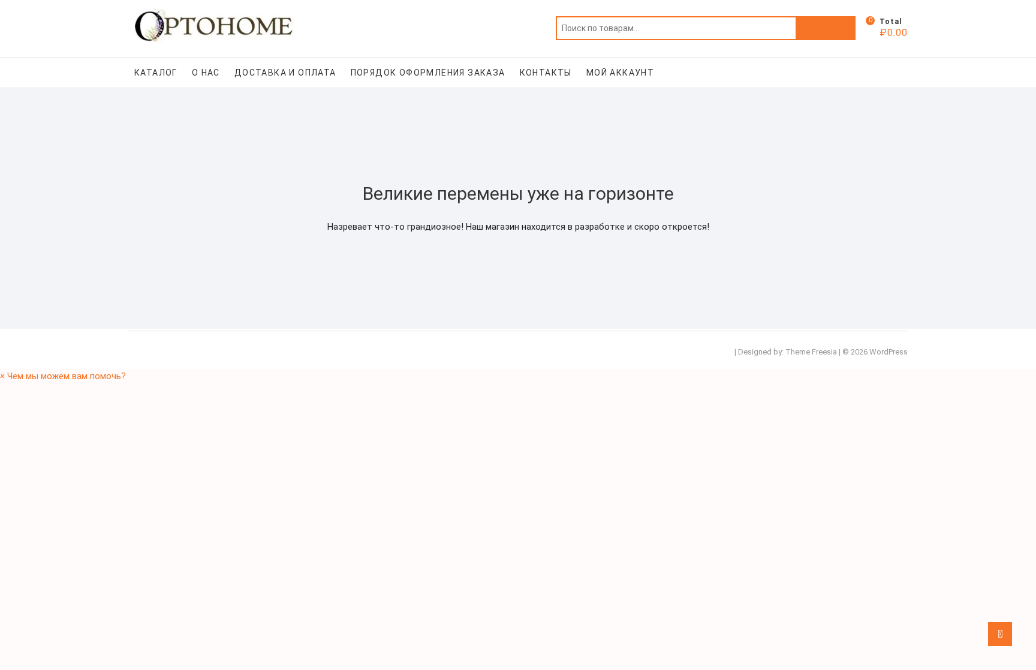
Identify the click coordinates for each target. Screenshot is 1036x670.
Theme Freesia (811, 351)
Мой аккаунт (620, 72)
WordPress (888, 351)
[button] (63, 376)
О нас (206, 72)
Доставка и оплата (285, 72)
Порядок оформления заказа (428, 72)
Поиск (826, 28)
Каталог (155, 72)
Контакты (546, 72)
